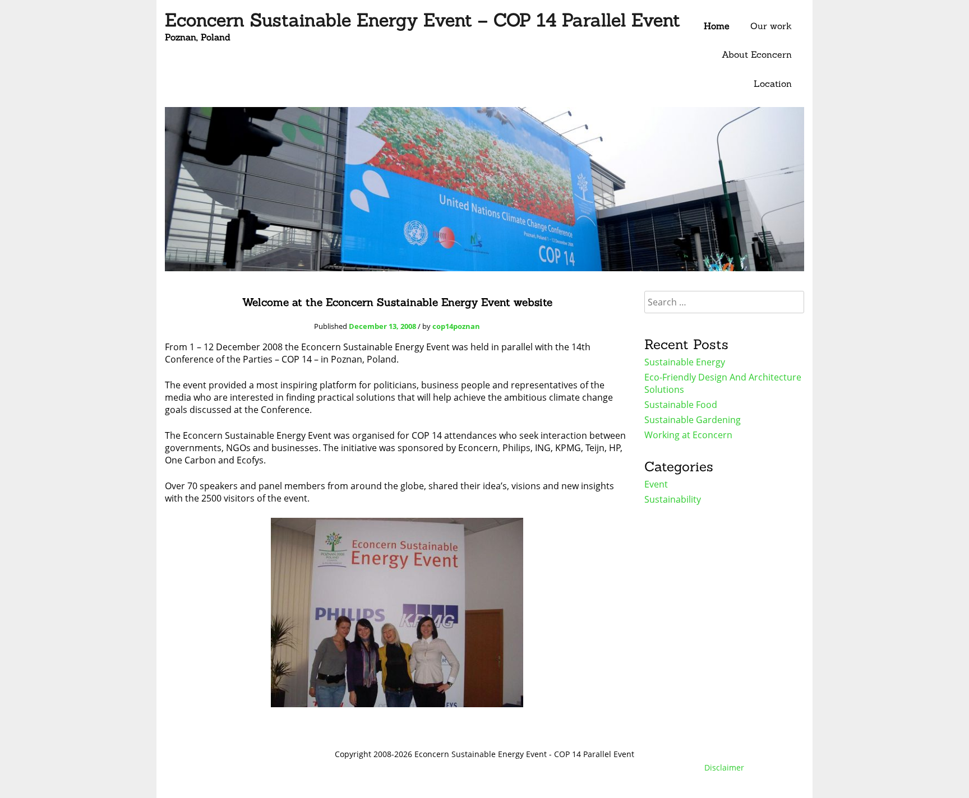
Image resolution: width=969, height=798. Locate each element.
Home (717, 25)
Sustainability (672, 499)
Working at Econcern (688, 435)
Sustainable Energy (684, 362)
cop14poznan (456, 326)
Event (656, 484)
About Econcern (757, 54)
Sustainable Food (680, 404)
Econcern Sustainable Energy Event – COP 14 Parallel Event (422, 19)
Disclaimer (724, 767)
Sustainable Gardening (692, 420)
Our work (771, 25)
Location (773, 83)
